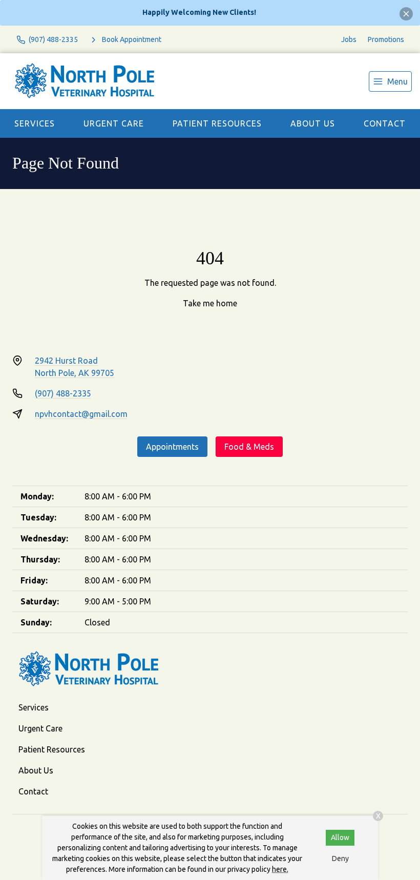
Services (34, 123)
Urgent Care (113, 123)
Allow (340, 837)
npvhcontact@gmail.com (81, 413)
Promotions (386, 39)
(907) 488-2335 (63, 393)
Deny (340, 858)
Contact (385, 123)
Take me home (210, 303)
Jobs (348, 39)
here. (280, 869)
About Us (312, 123)
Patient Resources (217, 123)
